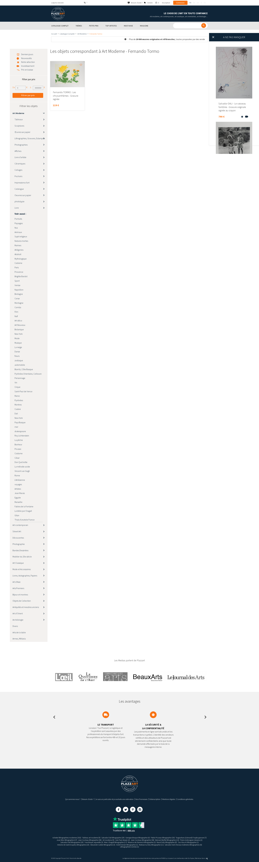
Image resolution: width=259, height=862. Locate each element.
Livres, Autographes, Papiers (25, 575)
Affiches (18, 151)
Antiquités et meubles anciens (26, 607)
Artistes (18, 488)
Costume (19, 453)
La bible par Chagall (23, 511)
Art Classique (18, 563)
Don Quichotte (21, 462)
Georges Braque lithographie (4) (137, 837)
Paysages (19, 223)
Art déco (18, 320)
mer (16, 426)
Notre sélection (28, 62)
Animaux (18, 232)
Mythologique (21, 258)
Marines (18, 245)
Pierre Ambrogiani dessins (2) (191, 840)
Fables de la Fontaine (24, 506)
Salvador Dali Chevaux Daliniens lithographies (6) (183, 845)
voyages (18, 484)
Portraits (18, 218)
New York (19, 334)
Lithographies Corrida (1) (129, 847)
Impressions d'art (22, 182)
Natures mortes (21, 241)
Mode (17, 338)
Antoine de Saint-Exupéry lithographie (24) (73, 845)
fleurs (17, 356)
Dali (16, 413)
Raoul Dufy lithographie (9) (167, 842)
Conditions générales (185, 799)
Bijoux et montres (20, 594)
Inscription (166, 2)
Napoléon (19, 289)
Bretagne (19, 294)
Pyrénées (19, 400)
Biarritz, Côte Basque (24, 369)
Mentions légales (168, 799)
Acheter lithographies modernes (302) (66, 837)
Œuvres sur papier (22, 132)
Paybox (192, 858)
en (194, 2)
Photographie (19, 544)
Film (16, 311)
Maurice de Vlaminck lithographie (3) (142, 842)
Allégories (19, 249)
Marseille (18, 502)
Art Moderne (82, 34)
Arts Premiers (18, 588)
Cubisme (18, 263)
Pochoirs (18, 176)
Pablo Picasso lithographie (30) (163, 837)
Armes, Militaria (19, 638)
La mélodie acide (22, 466)
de (198, 2)
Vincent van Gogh (22, 471)
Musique (18, 342)
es (205, 2)
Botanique (19, 329)
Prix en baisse (27, 69)
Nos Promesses (141, 799)
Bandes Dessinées (20, 550)
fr (190, 2)
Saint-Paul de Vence (23, 391)
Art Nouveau (20, 325)
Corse (17, 298)
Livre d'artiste (20, 157)
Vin (16, 382)
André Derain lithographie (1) (127, 845)
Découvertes (18, 537)
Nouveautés (26, 58)
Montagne (19, 303)
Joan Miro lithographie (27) (67, 840)
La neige (18, 347)
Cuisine (18, 409)
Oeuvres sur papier (23, 195)
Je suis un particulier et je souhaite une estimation (115, 799)
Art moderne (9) (108, 840)
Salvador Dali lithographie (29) (113, 837)
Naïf (16, 316)
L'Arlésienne (20, 480)
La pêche (19, 440)
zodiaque (19, 360)
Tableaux (19, 119)
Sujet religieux (21, 236)
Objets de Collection (22, 600)
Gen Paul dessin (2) (122, 840)
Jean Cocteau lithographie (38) (90, 840)
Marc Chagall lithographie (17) (115, 842)
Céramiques (20, 163)
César (17, 457)
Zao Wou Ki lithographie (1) (188, 842)
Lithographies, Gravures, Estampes (30, 138)
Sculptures (19, 125)
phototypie (19, 201)
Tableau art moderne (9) (91, 837)
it (201, 2)
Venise (17, 285)
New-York (19, 418)
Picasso (18, 449)
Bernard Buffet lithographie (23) (167, 840)
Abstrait (18, 254)
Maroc (17, 395)
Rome (17, 475)
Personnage (20, 378)
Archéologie (18, 619)
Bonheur (18, 444)
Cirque (17, 387)
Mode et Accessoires (22, 569)
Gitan (17, 515)
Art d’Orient (18, 613)
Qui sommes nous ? (72, 799)
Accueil (54, 34)
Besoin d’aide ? (88, 799)
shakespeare (20, 431)
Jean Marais (20, 493)
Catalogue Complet (67, 34)
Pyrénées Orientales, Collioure (28, 373)
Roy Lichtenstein (22, 435)
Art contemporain (20, 525)
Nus (16, 227)
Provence (19, 272)
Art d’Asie (17, 582)
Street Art (17, 531)
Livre (17, 207)
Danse (17, 351)
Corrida (18, 307)
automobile (20, 365)
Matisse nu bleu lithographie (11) (151, 845)
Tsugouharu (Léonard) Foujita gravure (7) (191, 837)
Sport (17, 280)
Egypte (18, 497)
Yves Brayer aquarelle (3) (93, 842)
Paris (17, 267)
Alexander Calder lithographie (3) (102, 845)
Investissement (27, 66)
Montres (18, 404)
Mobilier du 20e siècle (22, 556)
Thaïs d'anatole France (25, 519)
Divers (15, 626)
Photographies (21, 144)
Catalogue (19, 189)
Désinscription (154, 799)
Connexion (180, 2)
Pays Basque (20, 422)
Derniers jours (27, 54)
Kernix (204, 858)
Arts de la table (19, 632)
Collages (18, 170)
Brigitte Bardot (21, 276)
